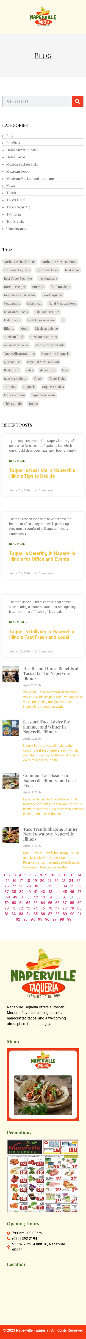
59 (7, 902)
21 (49, 880)
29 (29, 885)
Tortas (33, 403)
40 (29, 891)
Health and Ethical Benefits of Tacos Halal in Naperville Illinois (50, 673)
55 (57, 897)
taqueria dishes (53, 387)
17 (21, 880)
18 (28, 880)
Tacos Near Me (18, 206)
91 (79, 913)
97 (55, 919)
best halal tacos (47, 270)
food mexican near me (20, 295)
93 (25, 919)
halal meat (34, 303)
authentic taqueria (17, 270)
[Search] (77, 101)
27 (14, 885)
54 (50, 897)
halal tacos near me (41, 320)
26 (7, 885)
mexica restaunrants (49, 345)
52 (36, 897)
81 (6, 913)
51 (29, 897)
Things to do (13, 403)
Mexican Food (17, 171)
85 (36, 913)
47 (79, 891)
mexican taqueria (16, 345)
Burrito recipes (14, 286)
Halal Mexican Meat (22, 149)
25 (78, 880)
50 (22, 897)
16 (14, 880)
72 (21, 908)
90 (72, 913)
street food (47, 370)
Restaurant (11, 370)
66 (57, 902)
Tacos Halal (15, 199)
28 (21, 885)
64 (43, 902)
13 (72, 874)
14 (79, 874)
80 (79, 908)
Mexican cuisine (46, 328)
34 (65, 885)
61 (21, 902)
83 (21, 913)
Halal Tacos (15, 156)
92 (18, 919)
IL (62, 320)
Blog (10, 135)
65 (50, 902)
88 (57, 913)
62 (28, 902)
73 (28, 908)
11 (59, 874)
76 (50, 908)
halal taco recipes (47, 312)
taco (65, 370)
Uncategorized (18, 228)
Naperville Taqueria (55, 353)
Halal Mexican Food (62, 303)
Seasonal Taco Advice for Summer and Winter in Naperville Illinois (46, 727)
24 (71, 880)
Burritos (13, 142)
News (10, 185)
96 (47, 919)
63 (35, 902)
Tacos (11, 192)
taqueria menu (14, 395)
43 (50, 891)
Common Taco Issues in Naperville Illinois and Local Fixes (49, 780)
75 (43, 908)
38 (14, 891)
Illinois (9, 328)
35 (72, 885)
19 (35, 880)
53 (43, 897)
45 (65, 891)
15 (7, 880)
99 (69, 919)
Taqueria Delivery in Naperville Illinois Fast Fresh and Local (41, 634)
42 (43, 891)
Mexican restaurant (43, 337)
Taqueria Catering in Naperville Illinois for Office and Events (42, 556)
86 (43, 913)
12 (65, 874)
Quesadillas (12, 362)
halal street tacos (16, 312)
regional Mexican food (43, 362)
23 (64, 880)
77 (57, 908)
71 (14, 908)
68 (72, 902)
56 (64, 897)
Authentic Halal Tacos (19, 261)
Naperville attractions (19, 353)
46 (72, 891)
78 (65, 908)
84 (28, 913)
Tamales (10, 387)
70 (7, 908)
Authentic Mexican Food (59, 261)
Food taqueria (52, 295)
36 (79, 885)
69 (79, 902)
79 (72, 908)
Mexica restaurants (22, 164)
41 (36, 891)
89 (65, 913)
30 (36, 885)
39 (21, 891)
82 (14, 913)
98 (62, 919)
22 (56, 880)
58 (78, 897)
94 (33, 919)
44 (57, 891)
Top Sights (15, 221)
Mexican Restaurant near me (30, 178)
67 (65, 902)
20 (42, 880)
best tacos (72, 270)
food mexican (60, 286)
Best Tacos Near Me (18, 278)
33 (57, 885)
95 (40, 919)
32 (50, 885)
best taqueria (48, 278)
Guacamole (12, 303)
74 (35, 908)
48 (8, 897)
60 (14, 902)
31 (43, 885)
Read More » (18, 460)
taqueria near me (43, 395)
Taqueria (13, 214)
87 (50, 913)
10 (52, 874)
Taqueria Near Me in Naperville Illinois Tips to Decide (42, 473)
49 (15, 897)
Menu (24, 328)
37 (7, 891)
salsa (29, 370)
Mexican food (13, 337)
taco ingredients (15, 378)
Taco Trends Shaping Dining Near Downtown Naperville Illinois (50, 834)
